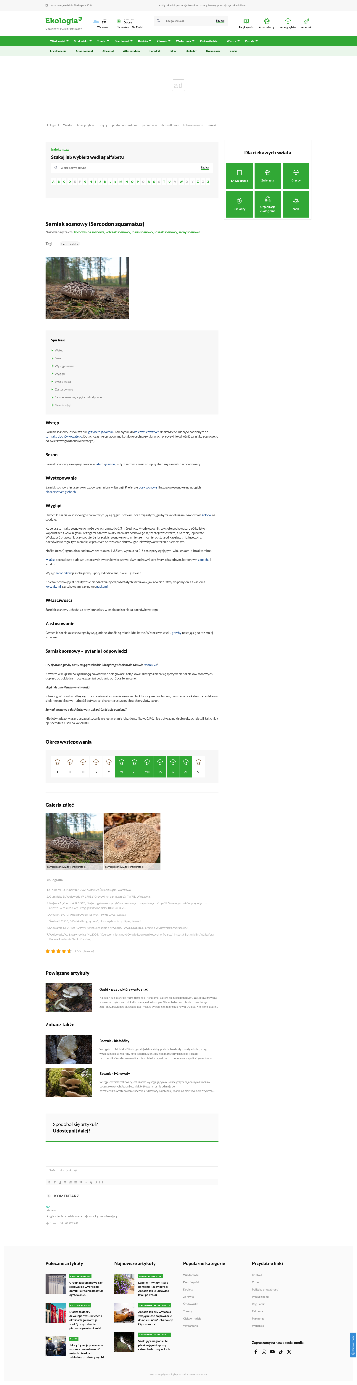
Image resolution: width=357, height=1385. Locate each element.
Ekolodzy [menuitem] (191, 50)
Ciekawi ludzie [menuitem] (209, 41)
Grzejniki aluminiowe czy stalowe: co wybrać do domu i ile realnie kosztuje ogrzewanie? (86, 1288)
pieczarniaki (149, 125)
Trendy (187, 1311)
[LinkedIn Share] (206, 1127)
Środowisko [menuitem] (81, 41)
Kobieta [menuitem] (143, 41)
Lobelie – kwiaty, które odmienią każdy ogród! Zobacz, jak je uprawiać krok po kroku (153, 1288)
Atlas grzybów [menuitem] (131, 50)
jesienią (110, 464)
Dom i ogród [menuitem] (122, 41)
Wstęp (59, 350)
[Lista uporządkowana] (70, 1182)
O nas (255, 1282)
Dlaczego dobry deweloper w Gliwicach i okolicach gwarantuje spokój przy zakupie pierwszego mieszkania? (85, 1320)
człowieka (150, 665)
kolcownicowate (193, 125)
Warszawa (102, 27)
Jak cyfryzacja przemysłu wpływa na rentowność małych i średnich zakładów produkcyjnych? (86, 1351)
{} (96, 1182)
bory (142, 487)
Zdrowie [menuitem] (162, 41)
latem (99, 464)
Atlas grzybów (85, 125)
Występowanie (64, 366)
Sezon (58, 358)
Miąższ (50, 560)
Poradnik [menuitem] (154, 50)
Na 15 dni (137, 27)
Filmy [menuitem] (173, 50)
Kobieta (188, 1289)
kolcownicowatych (146, 432)
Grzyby (103, 125)
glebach (70, 492)
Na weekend (123, 27)
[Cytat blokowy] (80, 1182)
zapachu (203, 560)
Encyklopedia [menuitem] (58, 50)
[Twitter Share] (196, 1127)
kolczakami (53, 586)
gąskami (102, 586)
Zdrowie (188, 1296)
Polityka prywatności (265, 1289)
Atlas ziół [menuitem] (108, 50)
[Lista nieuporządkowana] (75, 1182)
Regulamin (259, 1304)
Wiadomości (191, 1275)
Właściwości (63, 381)
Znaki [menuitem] (233, 50)
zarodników (64, 573)
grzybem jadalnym (101, 432)
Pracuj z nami (260, 1296)
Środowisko (190, 1304)
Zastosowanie (64, 389)
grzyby (176, 633)
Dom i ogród (191, 1282)
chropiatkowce (170, 125)
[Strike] (65, 1182)
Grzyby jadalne (69, 243)
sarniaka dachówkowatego (64, 436)
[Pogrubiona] (49, 1182)
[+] (101, 1182)
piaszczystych (55, 492)
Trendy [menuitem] (101, 41)
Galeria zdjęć (63, 405)
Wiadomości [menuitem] (57, 41)
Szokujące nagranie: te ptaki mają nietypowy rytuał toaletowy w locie (154, 1345)
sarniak (211, 125)
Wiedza (68, 125)
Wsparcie (258, 1325)
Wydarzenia (191, 1325)
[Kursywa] (54, 1182)
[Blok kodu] (86, 1182)
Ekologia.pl (52, 125)
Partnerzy (258, 1318)
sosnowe (151, 487)
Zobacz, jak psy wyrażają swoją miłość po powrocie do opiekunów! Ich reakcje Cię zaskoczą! (155, 1318)
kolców (206, 515)
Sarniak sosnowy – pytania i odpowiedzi (80, 397)
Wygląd (60, 373)
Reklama (257, 1311)
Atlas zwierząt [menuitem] (84, 50)
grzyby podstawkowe (125, 125)
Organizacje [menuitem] (213, 50)
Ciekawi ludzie (192, 1318)
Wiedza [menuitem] (231, 41)
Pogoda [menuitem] (249, 41)
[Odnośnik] (91, 1182)
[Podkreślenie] (59, 1182)
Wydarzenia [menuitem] (183, 41)
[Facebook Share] (186, 1127)
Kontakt (257, 1275)
